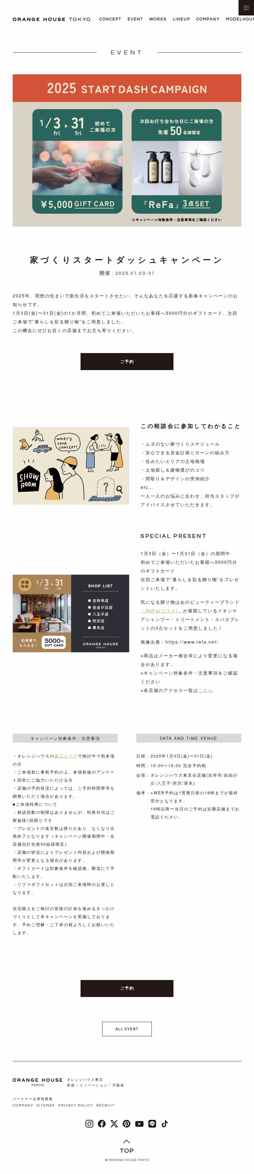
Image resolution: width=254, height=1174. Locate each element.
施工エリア (66, 756)
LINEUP (181, 19)
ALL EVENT (127, 1029)
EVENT (135, 19)
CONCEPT (110, 19)
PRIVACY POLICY (75, 1105)
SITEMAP (46, 1105)
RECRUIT (105, 1105)
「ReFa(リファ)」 (162, 610)
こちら (205, 690)
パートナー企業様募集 (33, 1099)
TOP (127, 1151)
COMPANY (208, 19)
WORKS (158, 19)
